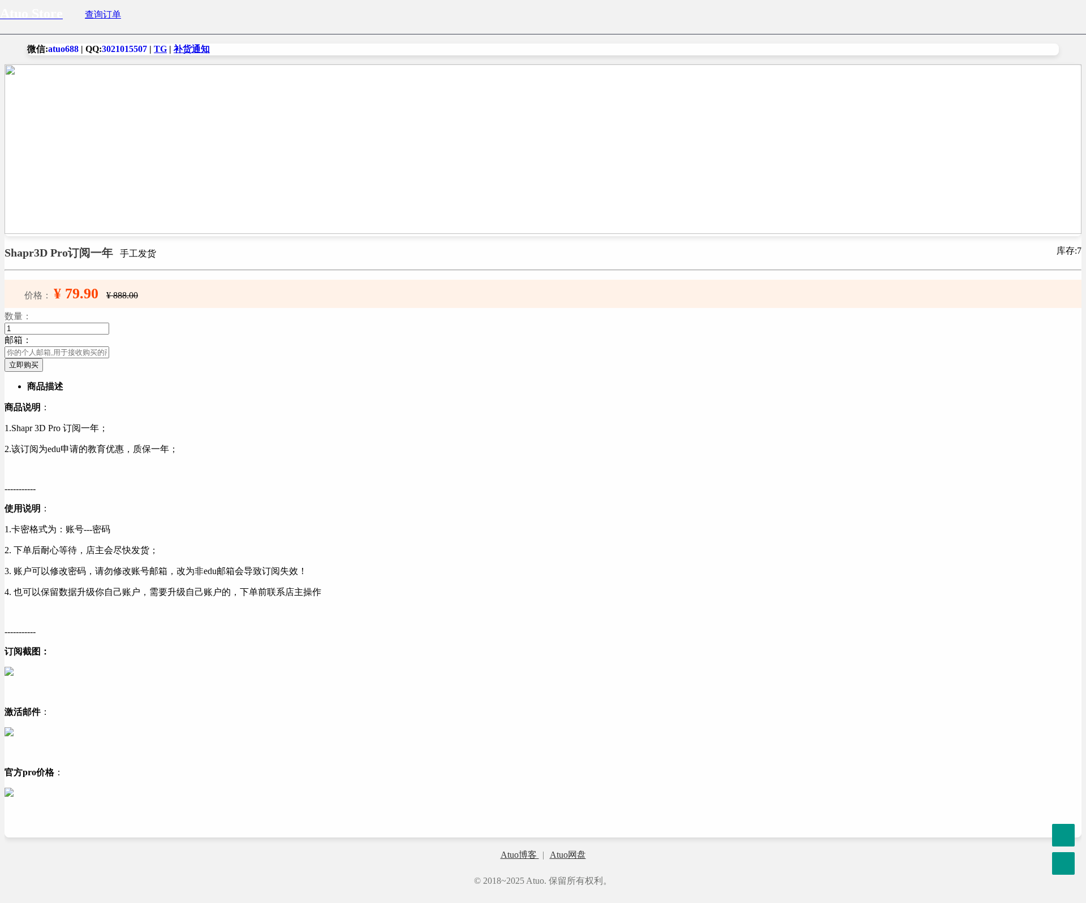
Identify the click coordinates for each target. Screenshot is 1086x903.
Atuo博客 (520, 854)
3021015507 (124, 49)
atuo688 (63, 49)
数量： (18, 316)
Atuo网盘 (568, 854)
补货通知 (192, 49)
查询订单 (103, 14)
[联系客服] (1063, 835)
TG (160, 49)
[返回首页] (1063, 863)
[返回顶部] (1063, 807)
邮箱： (18, 340)
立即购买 (23, 365)
